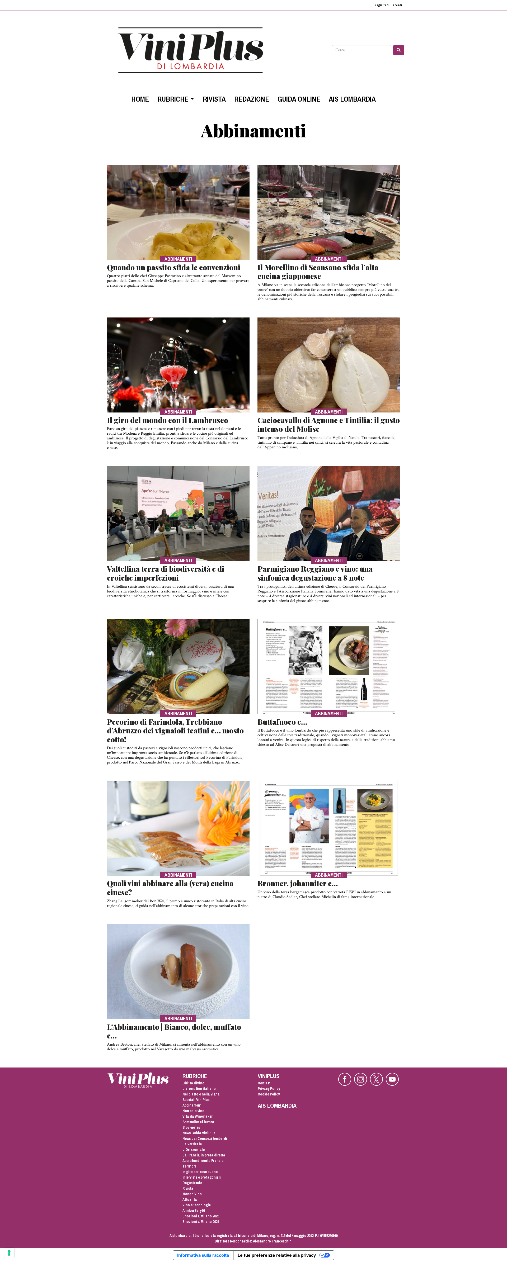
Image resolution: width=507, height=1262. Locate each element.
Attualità (189, 1199)
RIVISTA (214, 99)
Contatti (264, 1083)
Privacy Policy (269, 1088)
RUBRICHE (173, 99)
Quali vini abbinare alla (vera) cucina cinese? (170, 887)
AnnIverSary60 (193, 1210)
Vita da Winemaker (197, 1116)
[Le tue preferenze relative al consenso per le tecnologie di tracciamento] (9, 1253)
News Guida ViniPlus (198, 1133)
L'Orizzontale (193, 1149)
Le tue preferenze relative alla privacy (277, 1255)
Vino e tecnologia (196, 1205)
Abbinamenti (192, 1105)
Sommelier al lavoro (198, 1121)
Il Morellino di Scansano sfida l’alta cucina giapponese (317, 271)
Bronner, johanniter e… (297, 883)
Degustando (192, 1182)
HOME (140, 99)
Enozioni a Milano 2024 (200, 1221)
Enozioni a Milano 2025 (200, 1216)
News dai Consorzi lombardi (204, 1138)
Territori (189, 1166)
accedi (397, 5)
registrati (381, 5)
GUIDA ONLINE (299, 99)
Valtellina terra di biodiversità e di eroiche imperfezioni (165, 573)
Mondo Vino (192, 1194)
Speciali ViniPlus (195, 1099)
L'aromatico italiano (199, 1088)
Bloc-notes (191, 1127)
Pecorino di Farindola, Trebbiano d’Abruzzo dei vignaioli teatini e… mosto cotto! (175, 730)
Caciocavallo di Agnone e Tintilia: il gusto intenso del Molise (328, 424)
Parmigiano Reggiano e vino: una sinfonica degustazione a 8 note (315, 573)
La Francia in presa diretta (203, 1155)
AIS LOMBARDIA (352, 99)
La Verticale (192, 1144)
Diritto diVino (193, 1083)
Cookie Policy (269, 1094)
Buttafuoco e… (282, 722)
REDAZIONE (251, 99)
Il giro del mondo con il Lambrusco (167, 420)
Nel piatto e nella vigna (201, 1094)
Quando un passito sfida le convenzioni (173, 267)
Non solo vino (193, 1110)
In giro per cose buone (200, 1171)
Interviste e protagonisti (201, 1177)
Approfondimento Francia (203, 1160)
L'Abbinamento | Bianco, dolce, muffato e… (174, 1031)
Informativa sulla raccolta (203, 1255)
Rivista (187, 1188)
